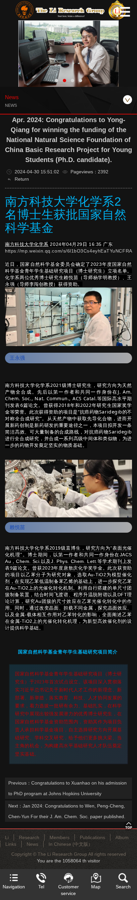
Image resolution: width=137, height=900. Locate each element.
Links (10, 844)
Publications (92, 837)
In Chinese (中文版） (71, 844)
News (32, 844)
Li (7, 837)
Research (29, 837)
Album (122, 837)
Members (59, 837)
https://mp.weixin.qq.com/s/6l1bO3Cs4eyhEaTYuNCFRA (68, 251)
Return (21, 179)
